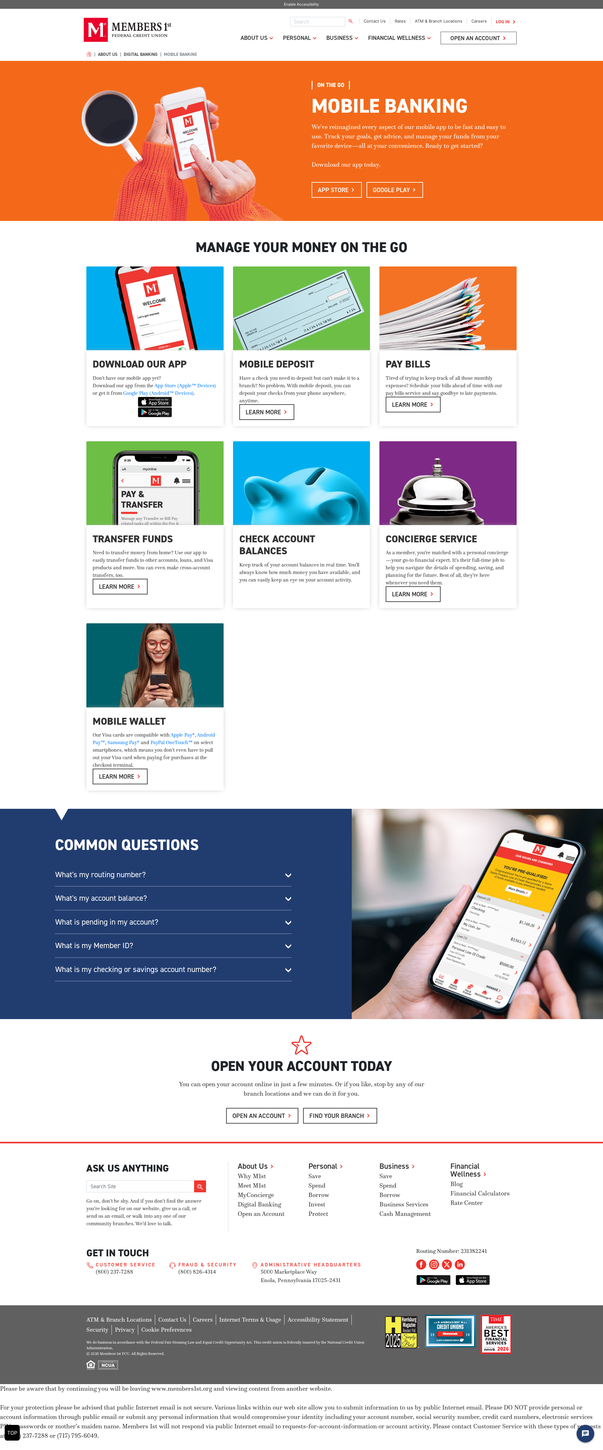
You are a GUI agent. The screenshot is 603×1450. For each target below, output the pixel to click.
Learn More (409, 594)
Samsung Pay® (123, 742)
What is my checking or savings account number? (135, 969)
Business (339, 37)
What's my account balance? (101, 898)
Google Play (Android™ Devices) (158, 393)
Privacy (125, 1329)
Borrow (318, 1195)
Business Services (403, 1204)
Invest (316, 1204)
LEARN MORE (263, 412)
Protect (318, 1214)
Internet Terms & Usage (250, 1319)
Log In (503, 21)
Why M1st (252, 1176)
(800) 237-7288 (114, 1271)
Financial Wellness (396, 37)
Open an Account (475, 38)
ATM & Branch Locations (438, 21)
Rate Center (466, 1203)
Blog (456, 1184)
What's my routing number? (100, 874)
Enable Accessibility (301, 4)
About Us (254, 37)
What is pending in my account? (106, 921)
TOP (12, 1433)
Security (97, 1329)
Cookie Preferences (166, 1329)
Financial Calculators (480, 1193)
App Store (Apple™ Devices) (185, 385)
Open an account (258, 1116)
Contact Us (375, 21)
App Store (333, 190)
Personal (297, 37)
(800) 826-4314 (197, 1271)
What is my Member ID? (94, 945)
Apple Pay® (183, 735)
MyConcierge (256, 1195)
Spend (316, 1186)
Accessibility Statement (318, 1319)
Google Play (391, 190)
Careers (479, 21)
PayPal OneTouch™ (171, 742)
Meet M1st (252, 1186)
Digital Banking (141, 54)
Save (314, 1176)
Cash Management (405, 1214)
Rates (400, 21)
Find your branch (336, 1116)
